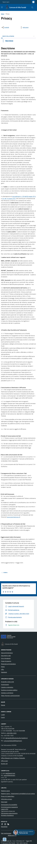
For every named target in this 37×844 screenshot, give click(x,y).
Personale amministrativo (8, 664)
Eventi (3, 717)
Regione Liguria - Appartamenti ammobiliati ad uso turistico (18, 793)
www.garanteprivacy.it (13, 517)
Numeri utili (4, 764)
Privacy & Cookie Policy (7, 796)
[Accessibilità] (4, 839)
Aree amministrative (7, 653)
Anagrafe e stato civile (7, 682)
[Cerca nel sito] (31, 7)
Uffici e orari (4, 761)
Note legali (4, 802)
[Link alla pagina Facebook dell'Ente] (2, 824)
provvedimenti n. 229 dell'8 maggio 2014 (24, 196)
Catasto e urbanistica (7, 687)
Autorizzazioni (5, 684)
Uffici (2, 669)
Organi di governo (6, 661)
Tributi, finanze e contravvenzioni (10, 696)
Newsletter (4, 827)
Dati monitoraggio (6, 833)
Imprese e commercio (7, 693)
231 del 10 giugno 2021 (9, 198)
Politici (3, 667)
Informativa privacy (6, 799)
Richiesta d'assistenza (7, 815)
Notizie (3, 705)
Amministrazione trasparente (9, 807)
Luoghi (3, 715)
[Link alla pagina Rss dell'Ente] (8, 824)
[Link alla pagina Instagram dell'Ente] (5, 824)
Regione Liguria (6, 2)
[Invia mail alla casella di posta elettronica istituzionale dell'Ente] (16, 738)
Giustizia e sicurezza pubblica (9, 690)
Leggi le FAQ (4, 809)
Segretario (4, 672)
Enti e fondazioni (6, 658)
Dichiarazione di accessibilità (9, 805)
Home (2, 14)
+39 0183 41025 (11, 733)
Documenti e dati (6, 656)
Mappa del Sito (12, 835)
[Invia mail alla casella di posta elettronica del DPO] (10, 773)
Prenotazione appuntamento (9, 813)
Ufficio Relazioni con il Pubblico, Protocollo (13, 758)
